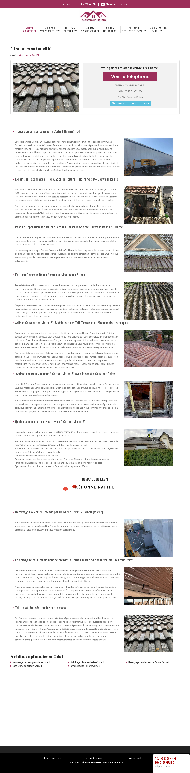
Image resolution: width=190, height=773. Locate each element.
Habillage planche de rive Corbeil (87, 662)
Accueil (13, 55)
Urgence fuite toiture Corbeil (85, 665)
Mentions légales (136, 758)
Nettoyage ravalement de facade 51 (134, 29)
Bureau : (79, 4)
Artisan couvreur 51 (29, 29)
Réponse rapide (95, 487)
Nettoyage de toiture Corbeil (27, 665)
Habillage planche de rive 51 (90, 29)
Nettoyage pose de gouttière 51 (49, 29)
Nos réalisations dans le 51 (158, 29)
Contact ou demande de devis (131, 103)
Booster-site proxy (114, 762)
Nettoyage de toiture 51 (70, 29)
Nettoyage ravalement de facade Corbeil (148, 662)
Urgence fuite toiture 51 (110, 29)
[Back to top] (182, 765)
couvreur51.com (56, 758)
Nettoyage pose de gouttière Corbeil (31, 662)
